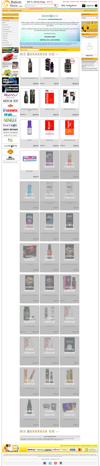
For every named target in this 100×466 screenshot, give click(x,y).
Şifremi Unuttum (84, 1)
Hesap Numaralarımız (86, 445)
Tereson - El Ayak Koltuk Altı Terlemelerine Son (89, 37)
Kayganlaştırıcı (6, 29)
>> (53, 54)
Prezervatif (5, 40)
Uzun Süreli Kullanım (7, 45)
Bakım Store (5, 10)
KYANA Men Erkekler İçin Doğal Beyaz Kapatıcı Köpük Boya (89, 62)
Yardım (77, 1)
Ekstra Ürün (5, 24)
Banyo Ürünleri (6, 20)
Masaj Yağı (5, 36)
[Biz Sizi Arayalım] (69, 7)
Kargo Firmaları (76, 445)
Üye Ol (90, 1)
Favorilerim (72, 1)
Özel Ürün (5, 38)
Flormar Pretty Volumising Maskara (89, 68)
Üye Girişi (94, 1)
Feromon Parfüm (6, 27)
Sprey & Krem (6, 42)
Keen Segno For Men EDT (88, 63)
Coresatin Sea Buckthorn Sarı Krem (90, 70)
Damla (4, 22)
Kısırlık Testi (5, 33)
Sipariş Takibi (66, 1)
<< (21, 54)
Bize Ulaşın (94, 445)
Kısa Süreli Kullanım (7, 31)
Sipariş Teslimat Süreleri (66, 445)
